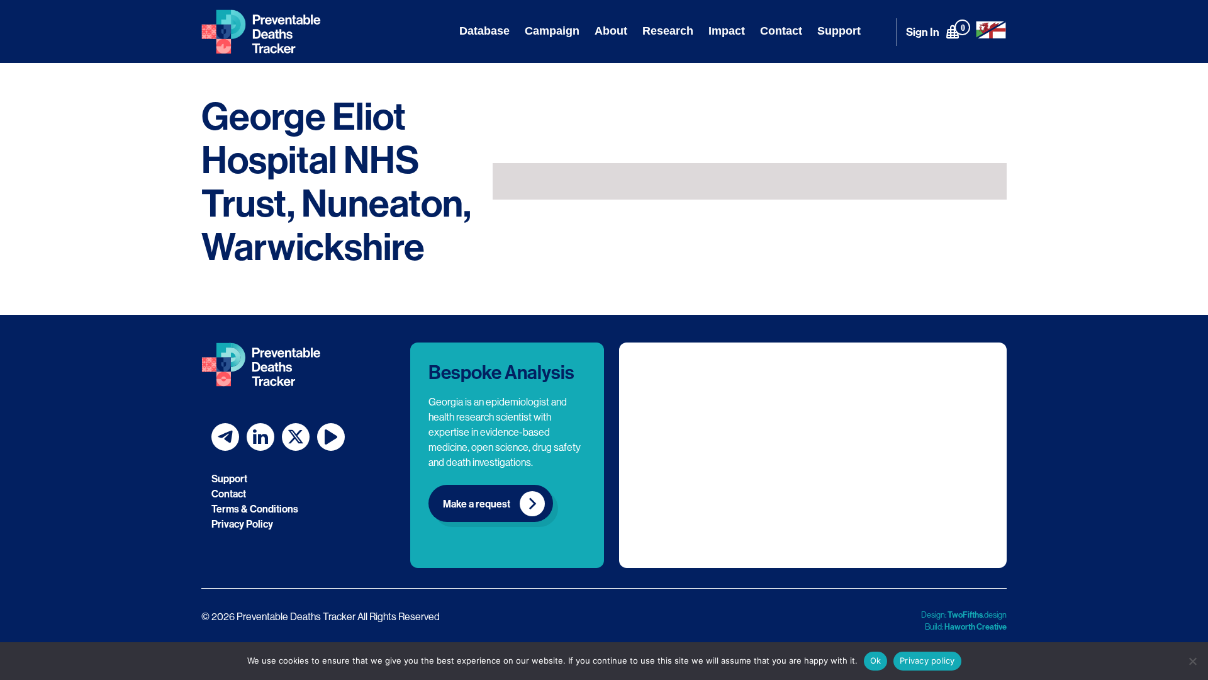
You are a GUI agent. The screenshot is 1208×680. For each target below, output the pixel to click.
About (611, 31)
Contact (781, 31)
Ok (875, 660)
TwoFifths (965, 614)
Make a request (476, 503)
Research (667, 31)
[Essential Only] (1192, 661)
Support (839, 31)
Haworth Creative (975, 626)
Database (484, 31)
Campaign (552, 31)
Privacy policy (927, 660)
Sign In (922, 32)
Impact (726, 31)
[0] (952, 31)
